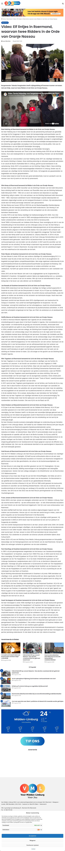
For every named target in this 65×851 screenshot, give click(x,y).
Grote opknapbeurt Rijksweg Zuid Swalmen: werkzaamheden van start (34, 678)
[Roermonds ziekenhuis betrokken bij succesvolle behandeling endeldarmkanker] (54, 648)
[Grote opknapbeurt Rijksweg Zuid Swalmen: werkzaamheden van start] (6, 681)
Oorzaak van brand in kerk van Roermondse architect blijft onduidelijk (10, 656)
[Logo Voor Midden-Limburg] (12, 3)
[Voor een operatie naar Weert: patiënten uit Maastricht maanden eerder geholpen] (6, 703)
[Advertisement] (32, 763)
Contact (33, 848)
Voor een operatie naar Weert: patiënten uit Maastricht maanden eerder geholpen (37, 701)
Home (4, 19)
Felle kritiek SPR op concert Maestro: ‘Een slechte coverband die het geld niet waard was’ (31, 657)
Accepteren (32, 836)
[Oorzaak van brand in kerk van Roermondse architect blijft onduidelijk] (10, 648)
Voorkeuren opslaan (32, 845)
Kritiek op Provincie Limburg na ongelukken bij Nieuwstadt (30, 686)
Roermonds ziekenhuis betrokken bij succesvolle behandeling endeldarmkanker (52, 657)
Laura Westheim (6, 41)
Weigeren (32, 840)
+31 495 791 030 (7, 810)
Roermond (9, 19)
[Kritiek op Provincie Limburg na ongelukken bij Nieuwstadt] (6, 688)
